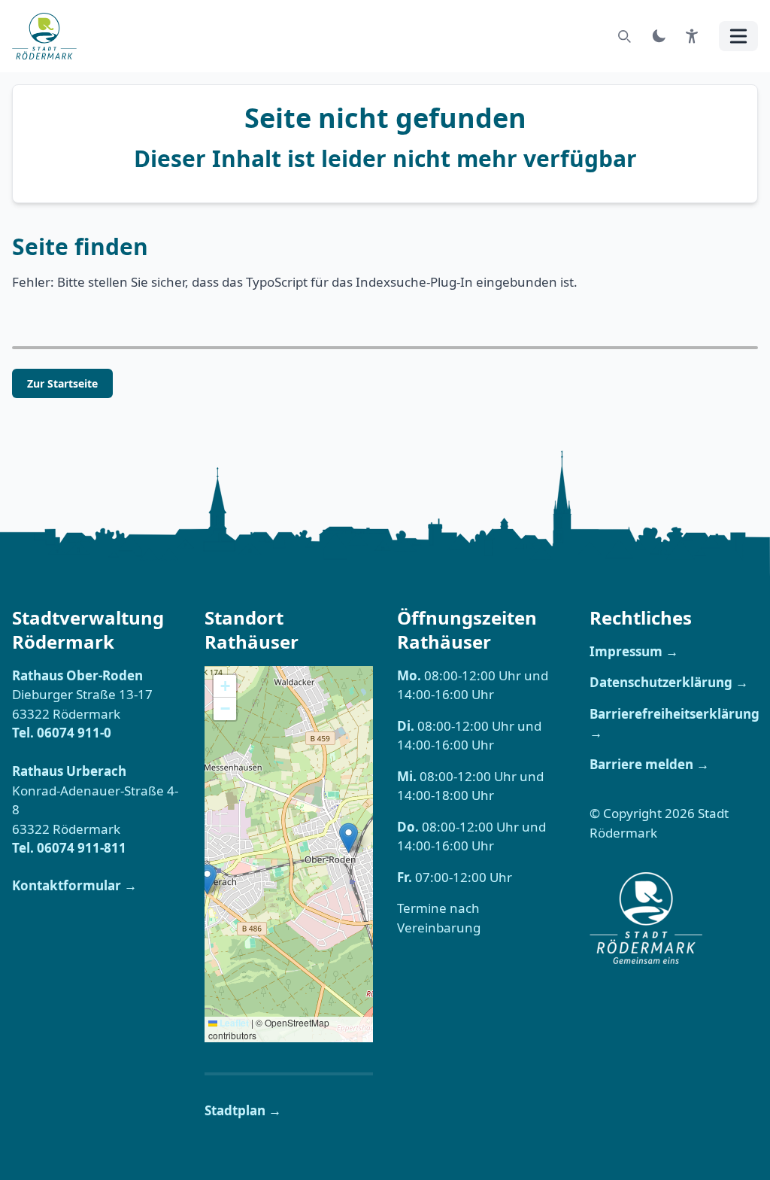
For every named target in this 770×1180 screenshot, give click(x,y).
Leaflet (233, 1022)
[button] (207, 879)
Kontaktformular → (74, 885)
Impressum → (634, 651)
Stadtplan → (243, 1110)
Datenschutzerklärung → (669, 682)
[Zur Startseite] (49, 36)
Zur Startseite (62, 383)
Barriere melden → (649, 764)
